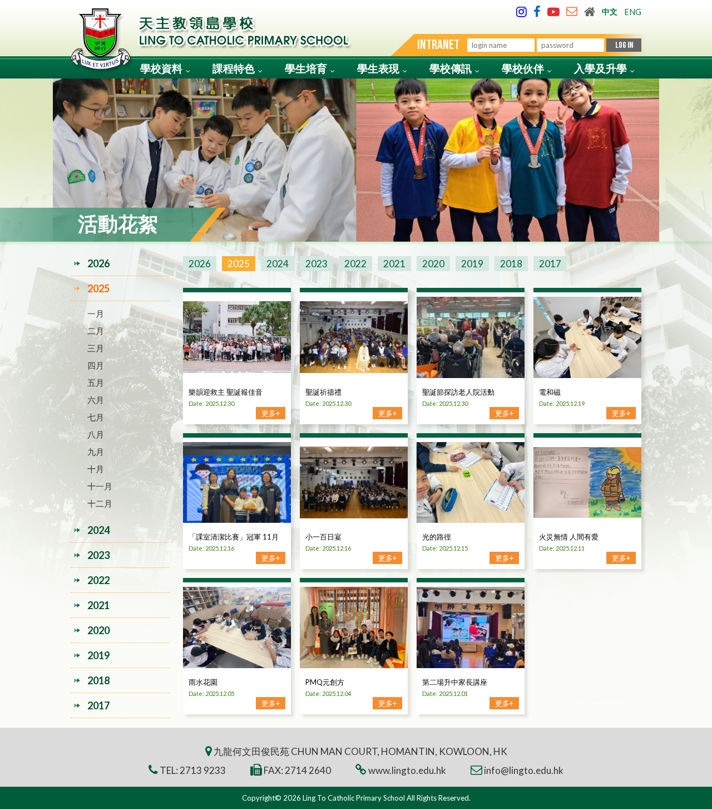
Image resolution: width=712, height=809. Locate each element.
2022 (355, 263)
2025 (239, 263)
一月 (95, 313)
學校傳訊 (450, 68)
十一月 (99, 486)
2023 (316, 263)
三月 (95, 348)
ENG (632, 12)
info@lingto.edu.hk (523, 770)
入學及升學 (600, 68)
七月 (95, 417)
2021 (394, 263)
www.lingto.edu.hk (407, 770)
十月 (95, 469)
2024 (277, 263)
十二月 (99, 503)
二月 (95, 331)
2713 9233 (203, 770)
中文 (609, 11)
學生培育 (306, 68)
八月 (95, 434)
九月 (95, 452)
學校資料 (161, 68)
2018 (511, 263)
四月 (95, 365)
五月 (95, 382)
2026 (200, 263)
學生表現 (378, 68)
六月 (95, 400)
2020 (433, 263)
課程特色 (233, 68)
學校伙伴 (523, 68)
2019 (472, 263)
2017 (550, 263)
